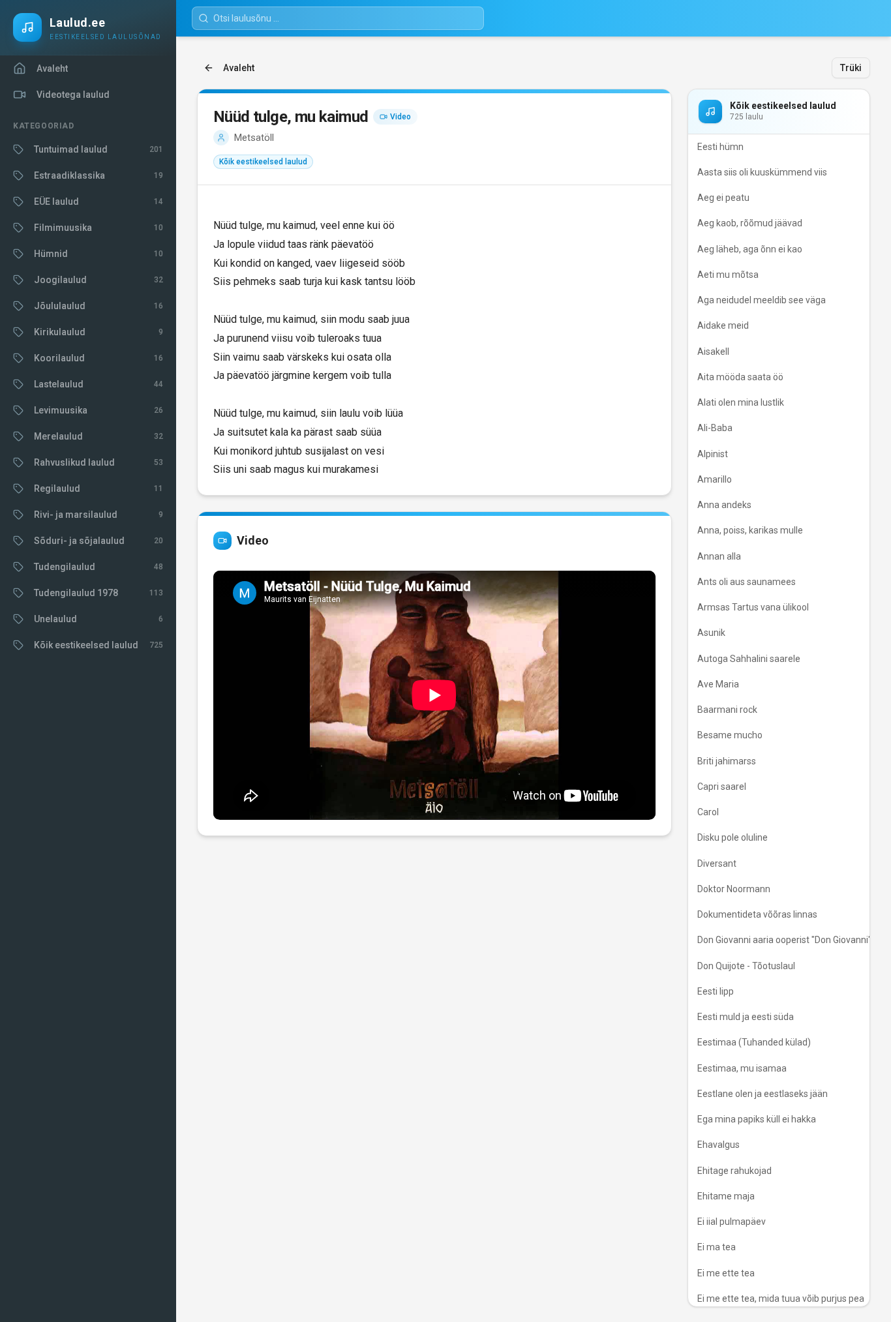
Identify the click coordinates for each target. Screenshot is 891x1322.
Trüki (851, 68)
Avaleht (238, 68)
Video (400, 116)
